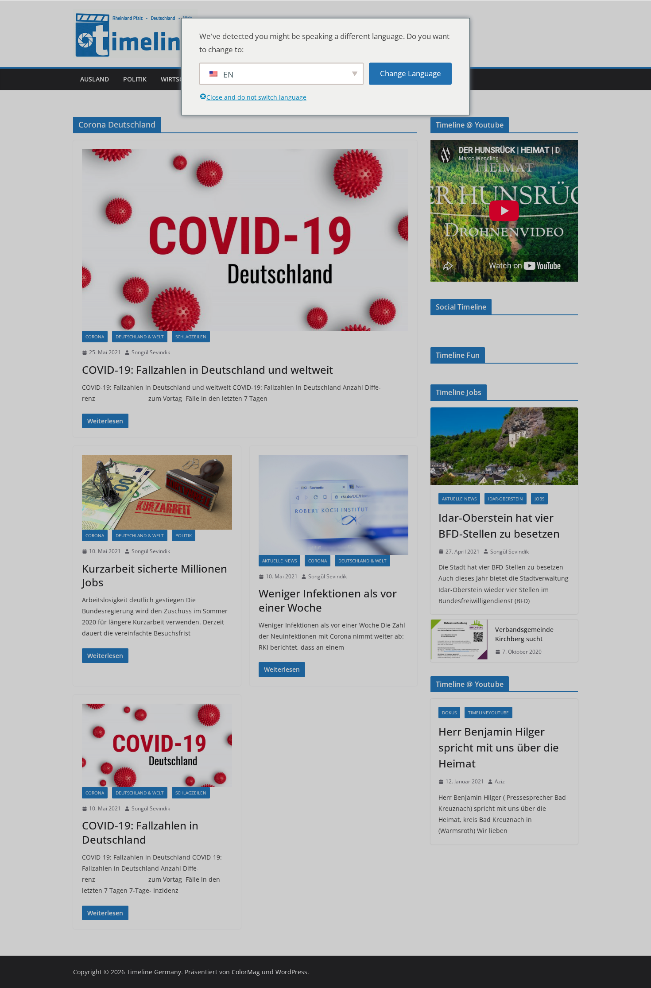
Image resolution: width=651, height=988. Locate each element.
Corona (94, 336)
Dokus (449, 712)
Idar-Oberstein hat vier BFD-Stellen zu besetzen (499, 525)
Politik (135, 79)
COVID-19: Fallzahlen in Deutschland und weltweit (207, 369)
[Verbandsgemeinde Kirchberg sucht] (459, 641)
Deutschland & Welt (140, 336)
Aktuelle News (279, 561)
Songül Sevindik (151, 352)
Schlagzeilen (190, 336)
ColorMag (246, 972)
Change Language (410, 73)
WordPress (291, 972)
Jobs (539, 499)
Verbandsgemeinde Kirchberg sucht (524, 634)
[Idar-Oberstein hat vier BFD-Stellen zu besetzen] (504, 446)
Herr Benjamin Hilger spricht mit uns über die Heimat (498, 747)
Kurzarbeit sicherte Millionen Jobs (154, 575)
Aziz (500, 781)
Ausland (94, 79)
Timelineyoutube (488, 712)
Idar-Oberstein (505, 499)
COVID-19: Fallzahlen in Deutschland (140, 832)
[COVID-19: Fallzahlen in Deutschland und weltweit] (245, 240)
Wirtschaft (180, 79)
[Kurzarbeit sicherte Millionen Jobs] (157, 492)
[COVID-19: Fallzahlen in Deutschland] (157, 745)
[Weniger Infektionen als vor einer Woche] (334, 505)
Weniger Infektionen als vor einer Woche (328, 600)
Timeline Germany (154, 972)
